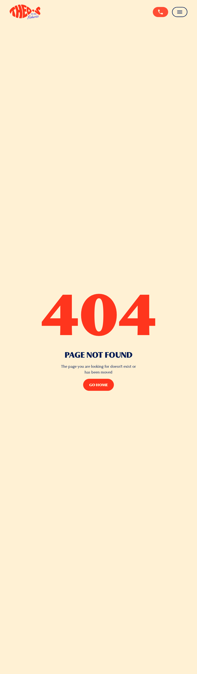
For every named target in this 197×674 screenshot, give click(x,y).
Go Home (98, 384)
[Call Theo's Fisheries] (160, 12)
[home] (25, 12)
